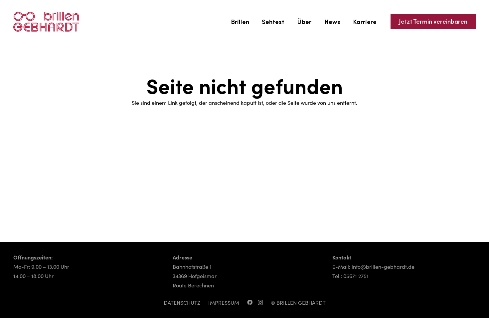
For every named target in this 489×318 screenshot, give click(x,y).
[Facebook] (249, 302)
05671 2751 (356, 276)
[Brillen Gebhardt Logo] (46, 22)
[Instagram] (260, 303)
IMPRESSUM (223, 302)
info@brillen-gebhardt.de (383, 266)
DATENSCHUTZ (182, 302)
